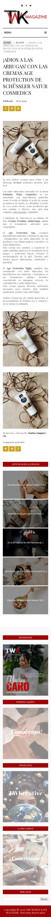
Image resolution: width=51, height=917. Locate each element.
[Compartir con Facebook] (5, 108)
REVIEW (20, 42)
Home (7, 42)
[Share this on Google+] (18, 108)
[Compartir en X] (12, 108)
